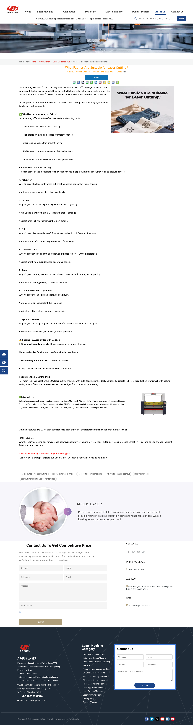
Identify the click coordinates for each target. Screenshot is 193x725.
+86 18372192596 (32, 696)
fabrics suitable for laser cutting (34, 474)
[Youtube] (133, 552)
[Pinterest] (173, 719)
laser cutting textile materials (90, 474)
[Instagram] (138, 552)
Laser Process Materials (93, 691)
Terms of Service (90, 702)
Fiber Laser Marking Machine (95, 676)
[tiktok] (143, 552)
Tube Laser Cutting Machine (94, 658)
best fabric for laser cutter (62, 474)
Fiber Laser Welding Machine (95, 684)
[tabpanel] (96, 511)
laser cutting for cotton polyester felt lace (38, 479)
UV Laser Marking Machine (94, 673)
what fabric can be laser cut (118, 474)
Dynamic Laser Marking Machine (96, 669)
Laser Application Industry (94, 687)
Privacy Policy (88, 699)
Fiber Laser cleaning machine (95, 680)
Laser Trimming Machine (93, 695)
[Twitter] (157, 719)
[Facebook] (128, 552)
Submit (41, 622)
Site (124, 72)
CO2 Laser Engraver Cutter (94, 654)
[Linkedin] (152, 719)
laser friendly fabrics (142, 474)
